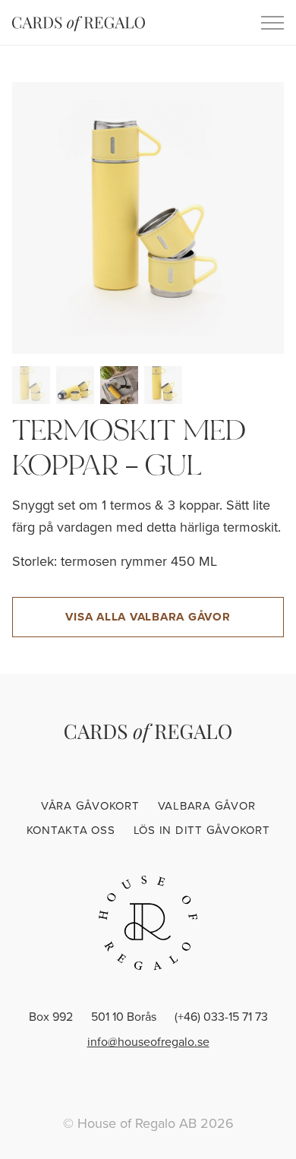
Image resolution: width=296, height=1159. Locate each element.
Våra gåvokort (90, 805)
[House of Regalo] (148, 923)
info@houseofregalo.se (148, 1041)
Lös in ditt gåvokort (202, 830)
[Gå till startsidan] (78, 22)
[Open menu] (272, 23)
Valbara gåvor (207, 805)
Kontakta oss (71, 830)
